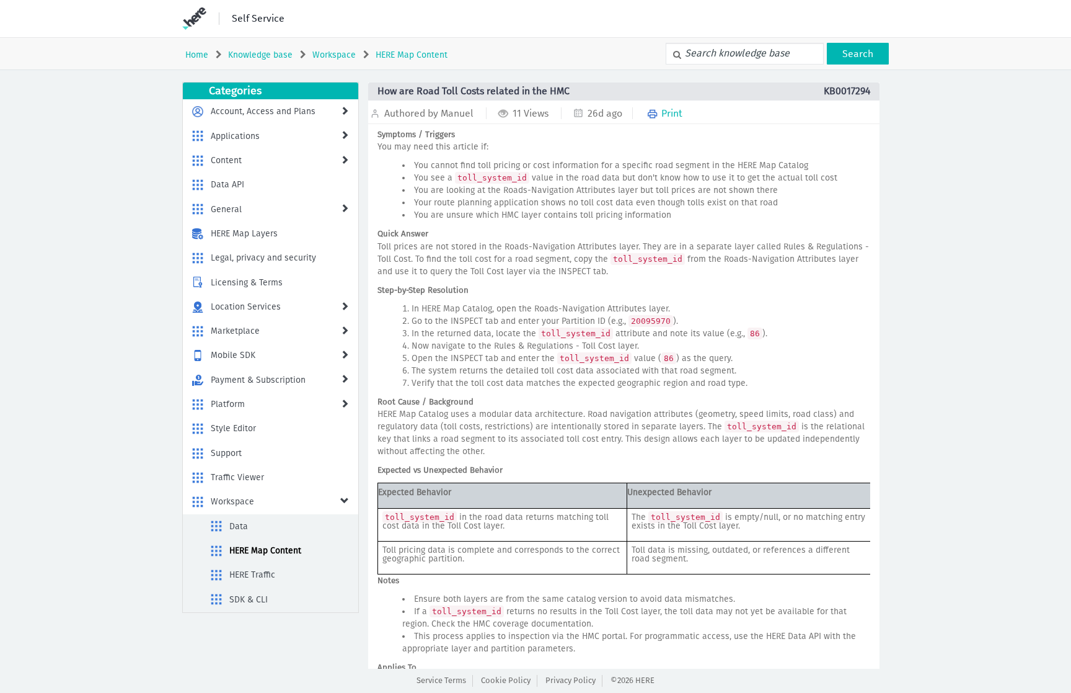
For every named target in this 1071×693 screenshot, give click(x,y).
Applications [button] (235, 136)
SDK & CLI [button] (248, 599)
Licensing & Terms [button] (247, 282)
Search (857, 54)
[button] (344, 110)
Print (670, 113)
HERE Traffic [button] (252, 575)
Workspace (334, 55)
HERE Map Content (411, 55)
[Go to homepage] (194, 18)
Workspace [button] (232, 501)
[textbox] (745, 54)
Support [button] (226, 453)
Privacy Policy (570, 680)
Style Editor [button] (233, 428)
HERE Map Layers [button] (244, 233)
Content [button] (226, 160)
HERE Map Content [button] (265, 550)
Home (196, 55)
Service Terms (441, 680)
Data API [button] (227, 184)
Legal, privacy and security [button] (263, 258)
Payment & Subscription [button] (258, 380)
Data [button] (238, 526)
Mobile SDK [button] (233, 355)
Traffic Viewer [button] (237, 477)
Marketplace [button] (235, 331)
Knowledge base (260, 55)
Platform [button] (228, 404)
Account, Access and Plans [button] (263, 111)
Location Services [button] (246, 307)
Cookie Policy (506, 680)
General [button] (226, 209)
